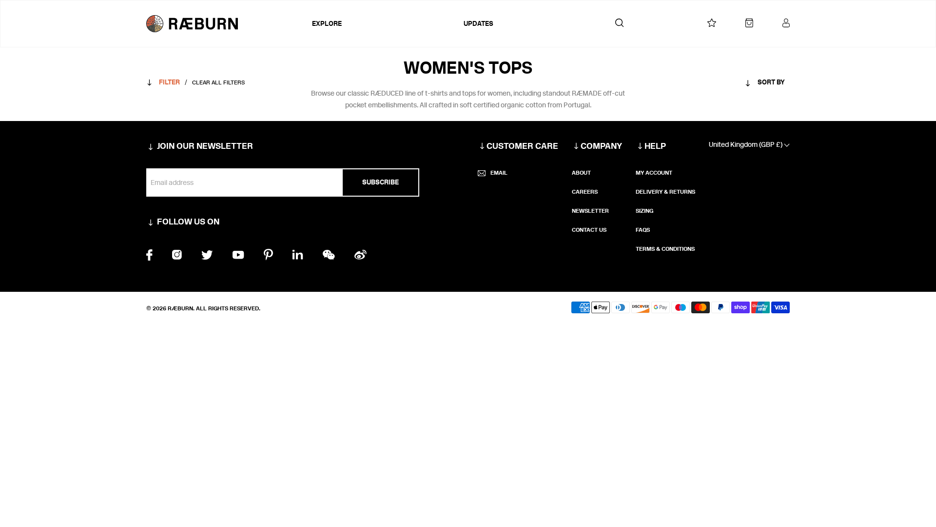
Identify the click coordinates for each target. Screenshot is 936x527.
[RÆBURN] (226, 23)
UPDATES (478, 24)
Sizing (644, 210)
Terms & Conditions (665, 248)
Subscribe (380, 182)
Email (498, 172)
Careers (585, 191)
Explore (327, 24)
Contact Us (589, 229)
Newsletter (590, 210)
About (581, 172)
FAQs (643, 229)
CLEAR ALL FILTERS (218, 82)
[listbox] (746, 84)
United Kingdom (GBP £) (746, 145)
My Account (654, 172)
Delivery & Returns (665, 191)
